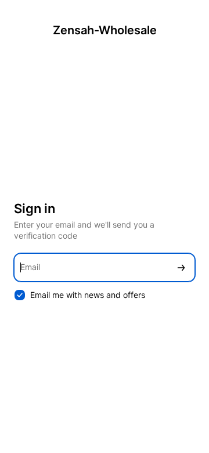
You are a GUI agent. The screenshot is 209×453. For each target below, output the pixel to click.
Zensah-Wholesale (105, 30)
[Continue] (181, 267)
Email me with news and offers (87, 295)
